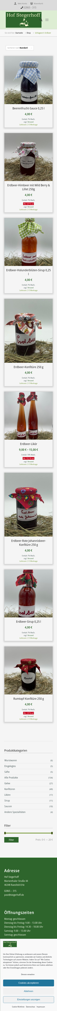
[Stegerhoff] (23, 19)
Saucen (8, 806)
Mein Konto (22, 3)
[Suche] (39, 19)
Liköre (7, 794)
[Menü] (46, 20)
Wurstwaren (10, 760)
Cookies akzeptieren (28, 983)
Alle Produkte (11, 777)
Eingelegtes (10, 766)
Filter (11, 839)
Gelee (7, 783)
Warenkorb (38, 3)
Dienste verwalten (28, 974)
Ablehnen (28, 991)
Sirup (7, 800)
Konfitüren (9, 789)
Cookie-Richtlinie (18, 1006)
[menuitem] (21, 3)
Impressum (41, 1006)
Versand (30, 122)
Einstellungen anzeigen (28, 999)
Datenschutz (30, 1006)
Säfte (7, 771)
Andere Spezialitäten (15, 812)
